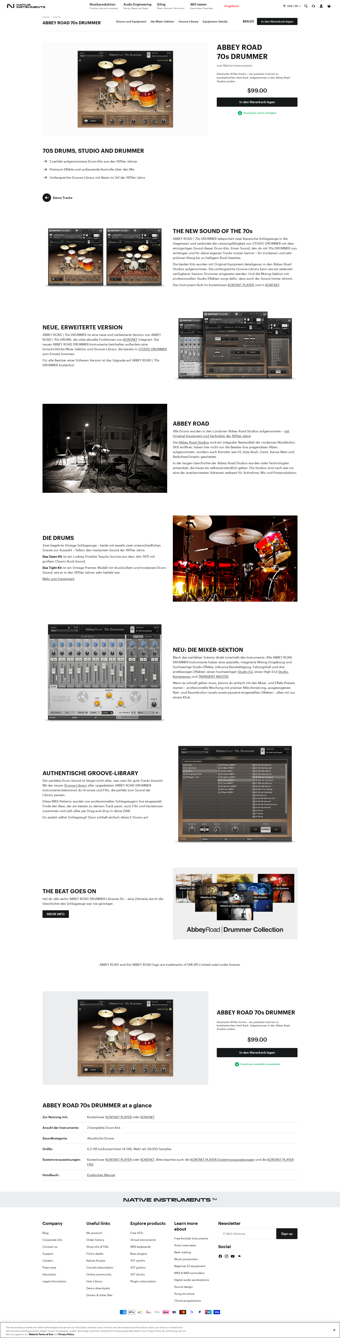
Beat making (182, 1252)
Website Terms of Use (41, 1334)
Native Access (95, 1260)
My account (94, 1232)
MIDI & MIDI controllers (189, 1273)
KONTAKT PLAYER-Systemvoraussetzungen (222, 1159)
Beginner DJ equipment (189, 1266)
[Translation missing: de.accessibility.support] (313, 6)
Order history (95, 1239)
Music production (186, 1259)
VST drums (137, 1274)
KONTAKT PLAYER (241, 284)
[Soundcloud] (239, 1256)
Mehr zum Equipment (58, 578)
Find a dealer (95, 1253)
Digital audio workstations (191, 1279)
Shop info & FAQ (97, 1246)
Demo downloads (98, 1288)
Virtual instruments (143, 1239)
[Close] (334, 1330)
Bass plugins (138, 1253)
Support (47, 1253)
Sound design (183, 1286)
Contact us (49, 1246)
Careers (47, 1260)
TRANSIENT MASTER (213, 676)
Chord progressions (187, 1300)
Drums (57, 17)
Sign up (287, 1233)
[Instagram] (226, 1256)
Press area (49, 1267)
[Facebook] (220, 1256)
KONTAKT (272, 284)
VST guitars (138, 1267)
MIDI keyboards (140, 1246)
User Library (94, 1281)
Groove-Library (75, 785)
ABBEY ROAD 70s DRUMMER (71, 23)
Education (49, 1274)
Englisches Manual (101, 1175)
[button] (57, 197)
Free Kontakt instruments (191, 1238)
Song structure (184, 1293)
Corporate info (52, 1239)
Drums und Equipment (131, 21)
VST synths (137, 1260)
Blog (45, 1232)
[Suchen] (306, 6)
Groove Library (188, 21)
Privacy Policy (66, 1334)
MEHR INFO (56, 914)
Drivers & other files (99, 1295)
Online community (98, 1274)
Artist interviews (185, 1245)
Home (45, 17)
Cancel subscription (99, 1267)
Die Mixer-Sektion (162, 21)
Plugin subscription (143, 1281)
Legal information (54, 1281)
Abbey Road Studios (194, 442)
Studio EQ (245, 671)
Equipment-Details (215, 21)
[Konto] (321, 6)
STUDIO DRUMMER (152, 349)
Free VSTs (136, 1232)
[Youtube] (233, 1256)
